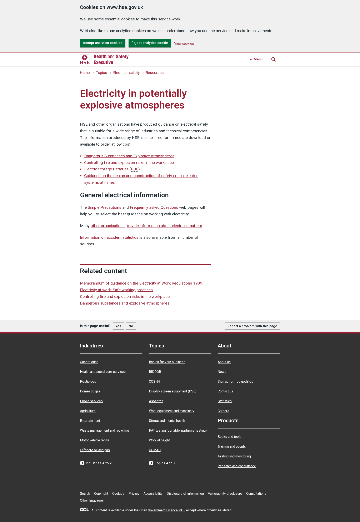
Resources (155, 73)
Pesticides (88, 381)
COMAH (155, 450)
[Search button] (273, 59)
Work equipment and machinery (171, 411)
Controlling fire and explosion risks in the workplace (129, 162)
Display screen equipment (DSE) (172, 391)
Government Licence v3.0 (166, 510)
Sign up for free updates (235, 381)
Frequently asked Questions (154, 207)
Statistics (225, 401)
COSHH (154, 381)
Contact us (225, 391)
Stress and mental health (167, 421)
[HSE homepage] (104, 59)
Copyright (101, 494)
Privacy (134, 494)
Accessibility (153, 494)
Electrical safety (126, 73)
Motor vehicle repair (94, 440)
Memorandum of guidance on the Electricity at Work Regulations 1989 (141, 283)
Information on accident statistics (109, 237)
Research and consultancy (237, 466)
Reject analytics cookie (149, 43)
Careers (223, 411)
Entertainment (90, 421)
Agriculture (88, 411)
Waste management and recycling (104, 430)
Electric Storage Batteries (112, 169)
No (131, 326)
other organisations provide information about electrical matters (146, 225)
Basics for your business (167, 362)
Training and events (232, 446)
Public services (91, 401)
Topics (101, 73)
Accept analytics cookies (102, 43)
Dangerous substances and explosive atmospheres (124, 303)
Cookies (118, 494)
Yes (118, 326)
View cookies (184, 44)
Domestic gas (90, 391)
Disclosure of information (185, 494)
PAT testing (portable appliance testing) (178, 430)
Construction (89, 362)
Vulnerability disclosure (225, 494)
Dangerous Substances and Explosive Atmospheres (129, 156)
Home (85, 73)
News (222, 372)
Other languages (92, 500)
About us (224, 362)
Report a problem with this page (252, 326)
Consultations (256, 494)
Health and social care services (103, 372)
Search (85, 494)
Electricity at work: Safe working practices (116, 289)
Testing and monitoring (234, 456)
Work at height (159, 440)
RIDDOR (155, 372)
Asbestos (156, 401)
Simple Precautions (104, 207)
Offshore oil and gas (95, 450)
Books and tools (229, 437)
